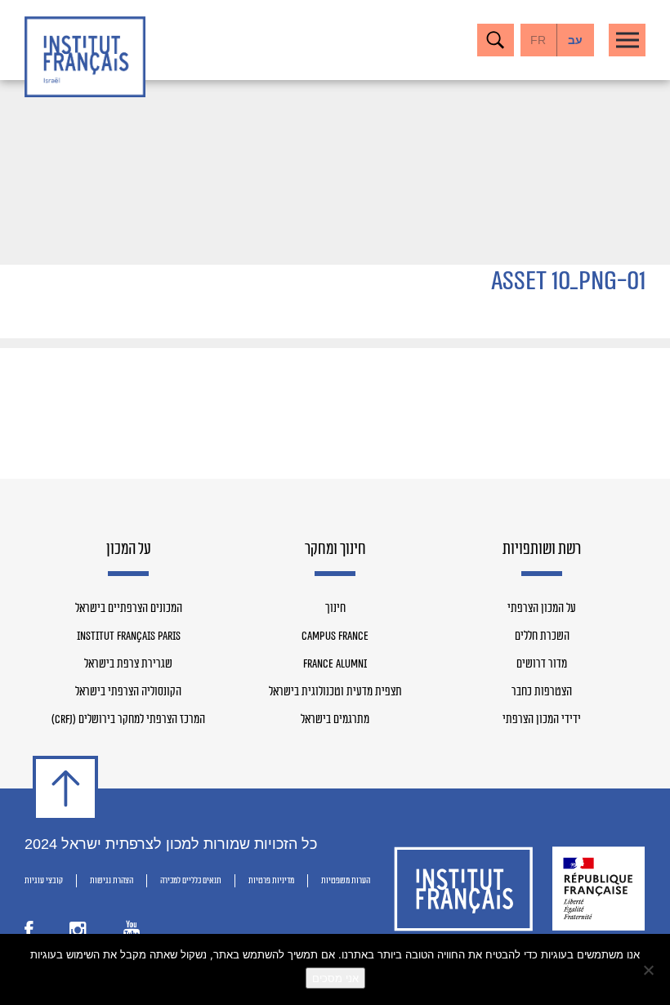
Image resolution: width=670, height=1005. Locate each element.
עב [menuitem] (575, 40)
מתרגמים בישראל (335, 719)
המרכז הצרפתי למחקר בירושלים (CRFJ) (128, 719)
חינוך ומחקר (335, 550)
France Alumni (335, 664)
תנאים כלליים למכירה (190, 880)
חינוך (335, 608)
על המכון (128, 550)
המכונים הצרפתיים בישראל (128, 608)
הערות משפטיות (345, 880)
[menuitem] (575, 40)
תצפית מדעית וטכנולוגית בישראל (335, 692)
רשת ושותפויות (541, 550)
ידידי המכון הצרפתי (541, 719)
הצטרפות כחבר (541, 692)
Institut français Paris (129, 636)
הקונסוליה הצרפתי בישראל (128, 692)
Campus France (335, 636)
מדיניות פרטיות (271, 880)
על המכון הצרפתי (541, 608)
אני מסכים (335, 978)
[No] (649, 970)
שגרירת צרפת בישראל (128, 664)
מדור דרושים (541, 664)
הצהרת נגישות (111, 880)
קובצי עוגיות (44, 880)
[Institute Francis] (85, 57)
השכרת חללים (542, 636)
